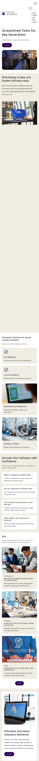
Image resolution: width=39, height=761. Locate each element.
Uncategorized (8, 576)
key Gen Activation (12, 13)
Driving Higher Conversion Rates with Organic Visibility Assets (19, 669)
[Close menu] (30, 8)
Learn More (7, 45)
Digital (6, 665)
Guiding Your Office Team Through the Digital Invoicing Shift (19, 624)
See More (19, 683)
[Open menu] (35, 3)
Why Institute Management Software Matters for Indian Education (18, 579)
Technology (7, 621)
